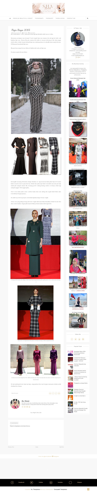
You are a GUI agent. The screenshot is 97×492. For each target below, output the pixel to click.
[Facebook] (72, 339)
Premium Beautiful (74, 70)
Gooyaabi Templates (60, 489)
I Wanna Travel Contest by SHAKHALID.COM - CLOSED (80, 378)
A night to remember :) (79, 395)
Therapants (39, 18)
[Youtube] (79, 339)
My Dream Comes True (78, 312)
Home (37, 447)
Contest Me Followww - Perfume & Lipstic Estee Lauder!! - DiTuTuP (80, 359)
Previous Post (11, 447)
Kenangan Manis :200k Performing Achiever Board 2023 (79, 353)
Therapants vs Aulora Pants (80, 383)
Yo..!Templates (35, 489)
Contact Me (71, 18)
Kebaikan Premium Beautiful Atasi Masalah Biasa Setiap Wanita (80, 391)
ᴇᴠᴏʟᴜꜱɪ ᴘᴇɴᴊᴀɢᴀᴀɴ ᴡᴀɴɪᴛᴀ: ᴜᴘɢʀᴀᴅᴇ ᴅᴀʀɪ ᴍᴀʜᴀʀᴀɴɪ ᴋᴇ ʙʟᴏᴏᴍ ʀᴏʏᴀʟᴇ (80, 372)
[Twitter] (75, 339)
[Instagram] (83, 339)
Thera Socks (60, 18)
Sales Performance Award (77, 169)
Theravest (49, 18)
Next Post (62, 447)
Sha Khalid (25, 401)
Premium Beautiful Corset (23, 18)
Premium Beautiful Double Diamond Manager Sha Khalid (80, 410)
